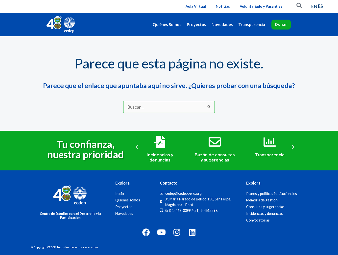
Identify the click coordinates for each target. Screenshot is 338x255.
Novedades (222, 24)
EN (314, 6)
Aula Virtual (196, 6)
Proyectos (196, 24)
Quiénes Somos (167, 24)
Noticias (223, 6)
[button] (137, 147)
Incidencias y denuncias (160, 157)
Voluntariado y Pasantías (261, 6)
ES (320, 6)
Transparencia (251, 24)
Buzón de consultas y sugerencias (215, 157)
